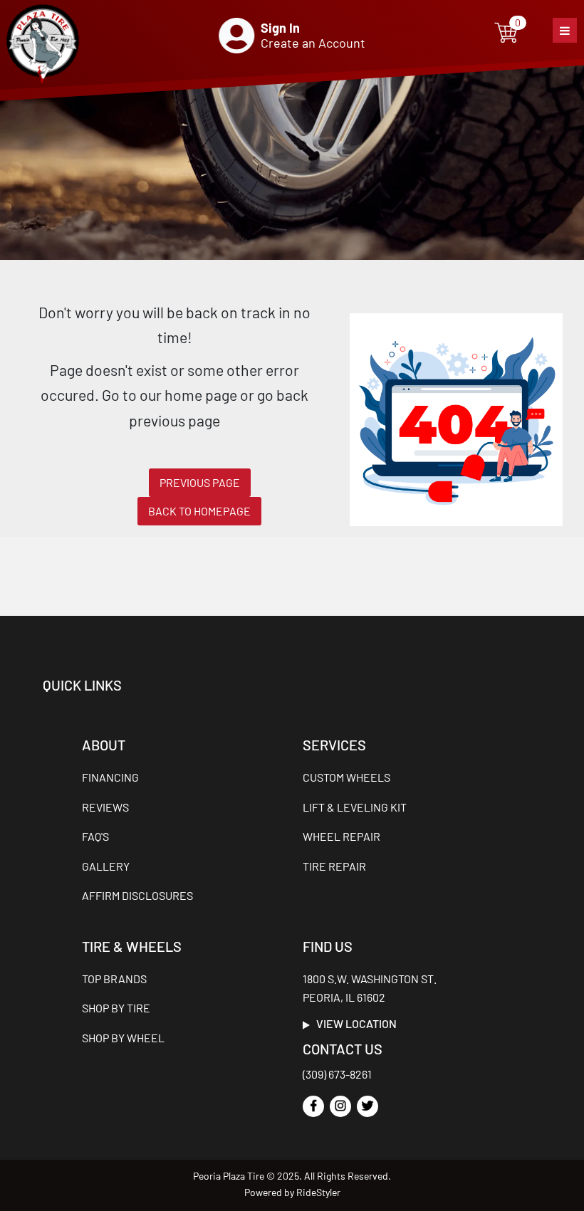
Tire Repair (334, 866)
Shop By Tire (116, 1008)
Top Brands (114, 978)
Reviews (105, 807)
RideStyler (318, 1192)
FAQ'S (95, 836)
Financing (110, 777)
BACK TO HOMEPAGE (199, 511)
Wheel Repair (341, 836)
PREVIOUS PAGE (200, 482)
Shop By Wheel (123, 1037)
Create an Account (313, 43)
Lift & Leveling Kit (355, 807)
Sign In (280, 27)
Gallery (106, 866)
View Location (353, 1023)
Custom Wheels (346, 777)
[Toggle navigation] (565, 30)
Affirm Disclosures (137, 895)
